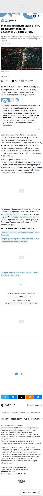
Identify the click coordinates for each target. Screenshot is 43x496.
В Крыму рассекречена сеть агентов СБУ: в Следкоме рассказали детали (20, 240)
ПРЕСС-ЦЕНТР (16, 419)
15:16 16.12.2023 (5, 44)
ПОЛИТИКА (6, 413)
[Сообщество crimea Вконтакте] (13, 397)
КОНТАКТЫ (35, 419)
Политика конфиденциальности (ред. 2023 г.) (17, 441)
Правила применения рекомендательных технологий (21, 443)
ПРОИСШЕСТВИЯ (27, 413)
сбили (38, 162)
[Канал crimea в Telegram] (5, 397)
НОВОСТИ (5, 419)
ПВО (31, 297)
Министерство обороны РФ (16, 293)
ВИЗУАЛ (38, 413)
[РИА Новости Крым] (8, 20)
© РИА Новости (5, 71)
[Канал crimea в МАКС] (38, 397)
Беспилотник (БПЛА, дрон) (18, 297)
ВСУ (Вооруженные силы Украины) (16, 304)
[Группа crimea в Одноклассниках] (30, 397)
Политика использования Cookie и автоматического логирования (20, 438)
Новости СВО (31, 293)
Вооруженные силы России (21, 300)
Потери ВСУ (33, 304)
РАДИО (26, 419)
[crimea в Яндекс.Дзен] (21, 397)
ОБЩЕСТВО (16, 413)
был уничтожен (12, 214)
